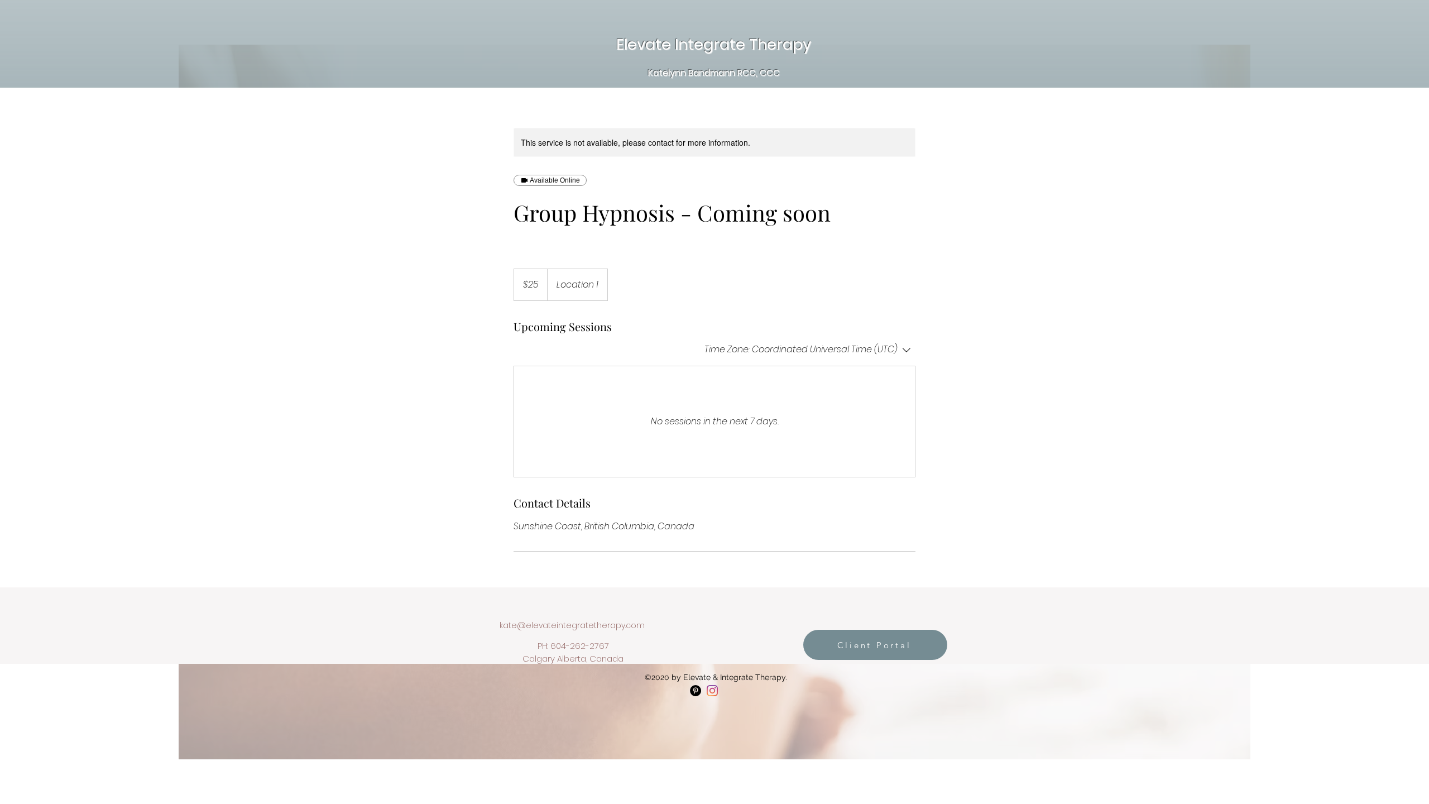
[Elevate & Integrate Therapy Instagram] (712, 690)
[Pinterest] (695, 690)
